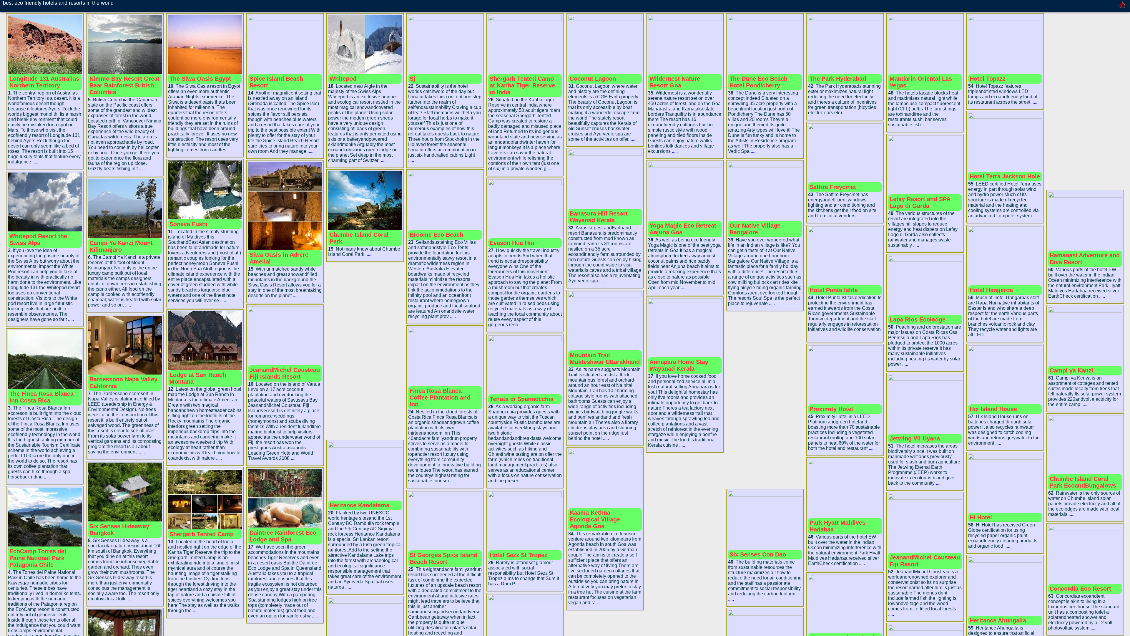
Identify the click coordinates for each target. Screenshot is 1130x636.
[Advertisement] (365, 351)
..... (35, 161)
